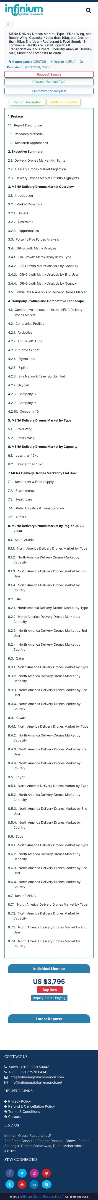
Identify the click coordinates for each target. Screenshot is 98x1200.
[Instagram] (34, 1173)
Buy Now (50, 990)
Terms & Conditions (23, 1111)
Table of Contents (63, 102)
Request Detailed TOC (49, 82)
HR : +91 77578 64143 (28, 1072)
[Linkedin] (34, 1184)
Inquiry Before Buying (49, 998)
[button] (9, 1173)
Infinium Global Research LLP (42, 1196)
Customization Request (49, 91)
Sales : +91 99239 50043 (28, 1067)
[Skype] (47, 1184)
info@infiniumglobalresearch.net (35, 1082)
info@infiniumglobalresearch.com (36, 1077)
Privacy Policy (19, 1101)
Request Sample (49, 74)
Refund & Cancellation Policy (31, 1106)
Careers (14, 1116)
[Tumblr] (9, 1184)
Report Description (27, 102)
